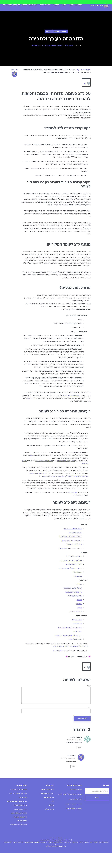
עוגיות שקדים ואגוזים (75, 799)
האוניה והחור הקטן (49, 476)
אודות (64, 846)
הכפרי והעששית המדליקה (73, 529)
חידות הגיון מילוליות (76, 790)
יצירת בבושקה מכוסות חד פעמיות (17, 801)
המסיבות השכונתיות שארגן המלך (70, 536)
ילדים (64, 5)
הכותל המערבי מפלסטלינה (72, 588)
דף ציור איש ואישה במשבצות (18, 825)
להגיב (79, 747)
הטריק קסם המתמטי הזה (66, 461)
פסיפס (79, 608)
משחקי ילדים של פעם (74, 556)
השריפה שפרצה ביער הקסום (72, 540)
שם (90, 707)
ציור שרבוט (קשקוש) (75, 596)
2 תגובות (35, 45)
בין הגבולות (78, 576)
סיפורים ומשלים (45, 5)
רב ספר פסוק (77, 572)
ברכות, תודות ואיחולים (29, 5)
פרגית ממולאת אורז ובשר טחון (18, 793)
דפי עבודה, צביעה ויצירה (11, 5)
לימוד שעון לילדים (22, 821)
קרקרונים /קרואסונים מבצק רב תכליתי (68, 635)
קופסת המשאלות (76, 612)
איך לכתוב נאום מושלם (20, 817)
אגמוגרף (79, 604)
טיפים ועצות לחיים (75, 5)
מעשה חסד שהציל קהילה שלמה (68, 476)
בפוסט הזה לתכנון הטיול (79, 646)
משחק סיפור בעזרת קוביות (74, 804)
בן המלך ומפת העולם (74, 544)
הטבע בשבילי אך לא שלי (71, 395)
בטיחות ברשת (23, 797)
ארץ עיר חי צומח (76, 568)
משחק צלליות (72, 492)
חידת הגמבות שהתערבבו (44, 461)
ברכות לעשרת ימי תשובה (74, 809)
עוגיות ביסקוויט (77, 620)
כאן (30, 455)
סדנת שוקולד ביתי (75, 639)
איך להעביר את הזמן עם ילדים (71, 560)
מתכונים (56, 5)
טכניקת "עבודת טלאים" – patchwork (70, 794)
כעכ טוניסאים (77, 624)
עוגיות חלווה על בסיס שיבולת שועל (70, 627)
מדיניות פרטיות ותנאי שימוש (54, 846)
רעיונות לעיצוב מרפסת (20, 809)
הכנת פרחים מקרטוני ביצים (19, 813)
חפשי (97, 798)
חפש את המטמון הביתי (74, 564)
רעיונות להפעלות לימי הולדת (18, 790)
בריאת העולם (32, 398)
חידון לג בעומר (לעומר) (20, 805)
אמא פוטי (69, 45)
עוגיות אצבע (77, 631)
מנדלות (79, 600)
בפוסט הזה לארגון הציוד (61, 646)
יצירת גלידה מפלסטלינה (73, 592)
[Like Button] (88, 83)
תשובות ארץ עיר (63, 568)
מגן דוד (79, 584)
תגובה (89, 686)
